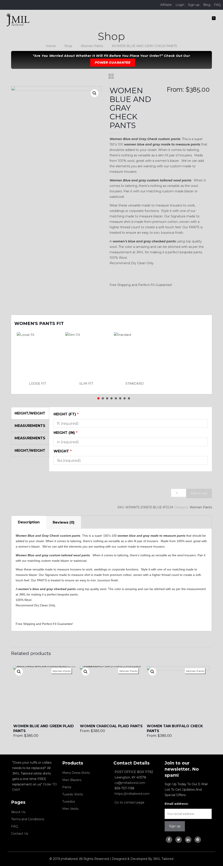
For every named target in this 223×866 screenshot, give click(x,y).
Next (202, 320)
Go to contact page (129, 802)
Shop (68, 46)
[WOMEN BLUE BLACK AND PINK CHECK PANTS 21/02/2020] (219, 848)
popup (19, 672)
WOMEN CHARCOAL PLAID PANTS (111, 726)
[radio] (38, 359)
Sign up (193, 5)
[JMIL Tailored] (18, 19)
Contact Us (19, 834)
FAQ (217, 5)
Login (180, 5)
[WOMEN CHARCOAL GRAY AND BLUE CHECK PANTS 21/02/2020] (4, 848)
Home (51, 46)
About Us (18, 812)
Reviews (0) (63, 522)
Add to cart (199, 493)
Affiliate (166, 5)
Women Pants (92, 46)
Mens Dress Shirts (76, 773)
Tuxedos (68, 801)
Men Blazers (71, 780)
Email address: (176, 804)
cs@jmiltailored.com (130, 783)
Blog (206, 5)
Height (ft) (66, 414)
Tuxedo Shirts (72, 794)
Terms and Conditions (27, 819)
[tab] (28, 522)
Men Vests (70, 809)
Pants (66, 787)
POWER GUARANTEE (112, 62)
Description (29, 522)
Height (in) (66, 433)
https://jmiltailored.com (132, 794)
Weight (63, 451)
